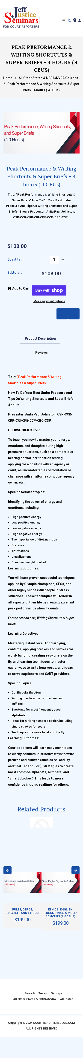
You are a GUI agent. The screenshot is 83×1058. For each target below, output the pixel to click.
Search (29, 993)
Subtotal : (14, 272)
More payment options (49, 301)
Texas (43, 993)
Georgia (56, 993)
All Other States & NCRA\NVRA (34, 999)
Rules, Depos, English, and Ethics (23, 911)
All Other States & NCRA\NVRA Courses (48, 78)
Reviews (41, 352)
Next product (62, 313)
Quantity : (14, 259)
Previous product (74, 313)
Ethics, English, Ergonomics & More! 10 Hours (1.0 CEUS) (60, 913)
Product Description (40, 338)
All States (66, 999)
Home (7, 78)
